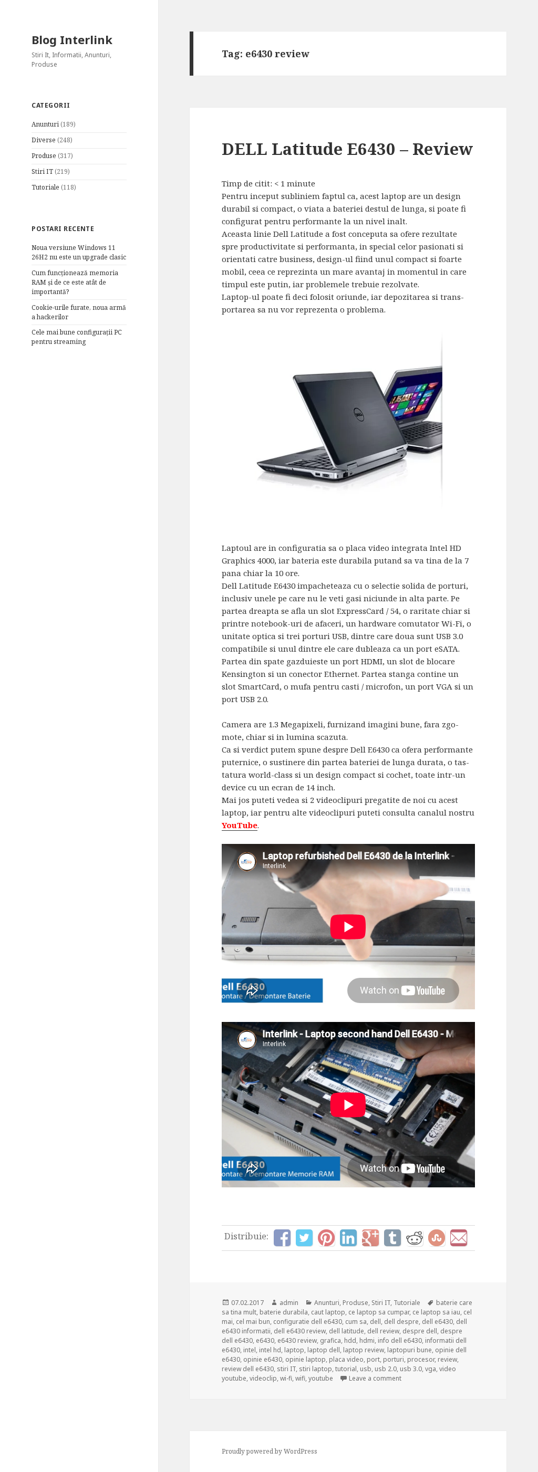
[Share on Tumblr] (392, 1237)
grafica (330, 1340)
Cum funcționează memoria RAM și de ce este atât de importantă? (75, 282)
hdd (350, 1340)
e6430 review (297, 1340)
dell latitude (346, 1331)
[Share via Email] (458, 1237)
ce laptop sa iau (436, 1312)
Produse (44, 155)
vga (430, 1368)
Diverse (44, 139)
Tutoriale (45, 187)
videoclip (263, 1378)
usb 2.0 (386, 1368)
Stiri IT (42, 171)
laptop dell (323, 1349)
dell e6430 (437, 1321)
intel (249, 1349)
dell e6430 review (300, 1331)
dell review (383, 1331)
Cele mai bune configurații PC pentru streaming (77, 337)
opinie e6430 (262, 1359)
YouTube (239, 825)
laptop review (363, 1349)
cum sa (356, 1321)
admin (289, 1302)
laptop (294, 1349)
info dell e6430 (400, 1340)
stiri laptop (315, 1368)
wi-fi (286, 1378)
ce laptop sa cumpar (378, 1312)
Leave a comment (375, 1378)
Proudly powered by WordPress (269, 1451)
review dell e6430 (248, 1368)
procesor (420, 1359)
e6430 (265, 1340)
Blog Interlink (72, 39)
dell (375, 1321)
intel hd (270, 1349)
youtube (320, 1378)
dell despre (401, 1321)
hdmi (367, 1340)
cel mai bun (253, 1321)
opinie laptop (305, 1359)
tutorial (346, 1368)
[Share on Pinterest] (326, 1237)
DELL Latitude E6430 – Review (347, 149)
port (373, 1359)
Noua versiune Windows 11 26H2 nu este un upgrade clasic (79, 252)
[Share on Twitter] (304, 1237)
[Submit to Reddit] (414, 1237)
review (447, 1359)
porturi (393, 1359)
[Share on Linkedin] (348, 1237)
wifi (300, 1378)
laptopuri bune (409, 1349)
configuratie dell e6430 (307, 1321)
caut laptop (328, 1312)
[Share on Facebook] (282, 1237)
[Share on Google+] (370, 1237)
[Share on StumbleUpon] (436, 1237)
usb (365, 1368)
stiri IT (286, 1368)
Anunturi (45, 124)
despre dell (419, 1331)
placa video (346, 1359)
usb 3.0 (411, 1368)
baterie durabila (284, 1312)
